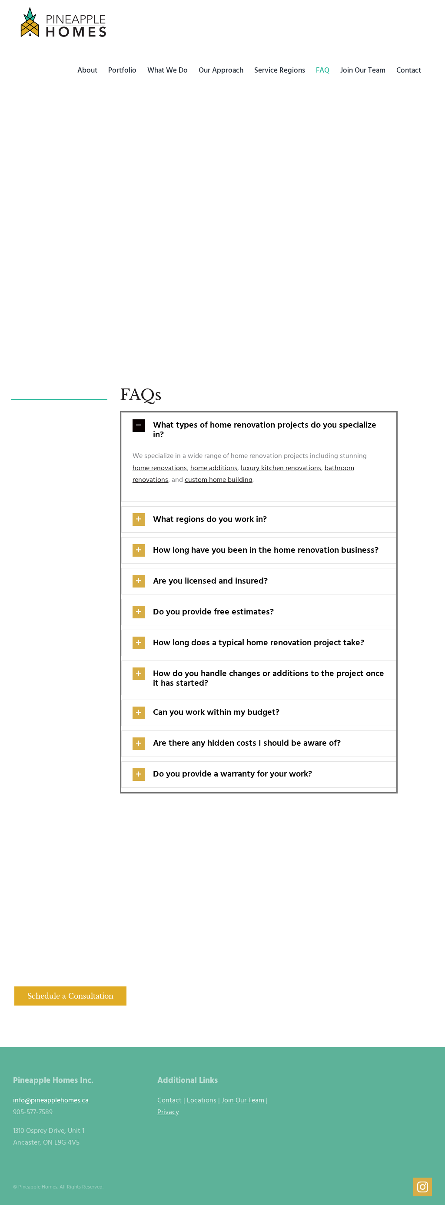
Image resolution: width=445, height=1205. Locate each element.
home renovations (160, 468)
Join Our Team (243, 1100)
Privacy (168, 1112)
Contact (169, 1100)
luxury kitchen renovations (281, 468)
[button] (259, 430)
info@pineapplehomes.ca (51, 1100)
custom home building (218, 480)
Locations (201, 1100)
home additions (213, 468)
